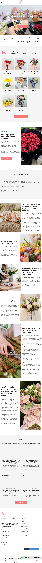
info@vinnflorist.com (7, 526)
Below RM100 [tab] (25, 52)
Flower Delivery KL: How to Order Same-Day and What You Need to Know (11, 492)
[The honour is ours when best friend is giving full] (29, 545)
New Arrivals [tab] (4, 52)
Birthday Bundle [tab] (35, 52)
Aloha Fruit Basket (8, 108)
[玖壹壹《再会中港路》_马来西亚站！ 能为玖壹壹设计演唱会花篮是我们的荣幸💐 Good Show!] (24, 545)
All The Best (34, 90)
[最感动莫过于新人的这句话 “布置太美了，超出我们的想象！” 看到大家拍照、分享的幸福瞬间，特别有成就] (39, 540)
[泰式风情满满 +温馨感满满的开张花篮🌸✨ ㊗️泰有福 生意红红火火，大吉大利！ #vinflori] (29, 540)
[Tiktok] (6, 531)
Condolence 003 (20, 108)
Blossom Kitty (8, 90)
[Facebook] (1, 531)
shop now (22, 26)
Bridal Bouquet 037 (21, 90)
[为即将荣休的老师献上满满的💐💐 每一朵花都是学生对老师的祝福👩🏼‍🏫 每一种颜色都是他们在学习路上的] (34, 540)
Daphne (8, 71)
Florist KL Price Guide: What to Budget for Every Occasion (31, 491)
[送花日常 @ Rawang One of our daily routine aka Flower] (39, 545)
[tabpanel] (21, 84)
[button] (40, 2)
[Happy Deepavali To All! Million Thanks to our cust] (34, 545)
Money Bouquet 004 (21, 71)
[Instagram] (3, 531)
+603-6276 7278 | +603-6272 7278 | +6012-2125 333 (10, 529)
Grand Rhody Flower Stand (34, 71)
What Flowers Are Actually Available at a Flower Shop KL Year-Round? (31, 461)
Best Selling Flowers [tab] (14, 52)
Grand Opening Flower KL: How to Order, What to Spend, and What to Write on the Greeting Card (11, 461)
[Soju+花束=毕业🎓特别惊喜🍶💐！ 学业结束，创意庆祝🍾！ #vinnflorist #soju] (24, 540)
